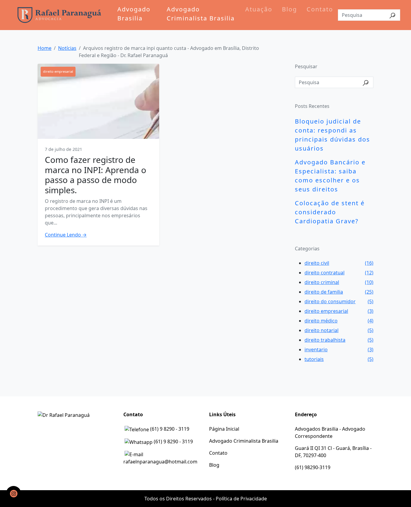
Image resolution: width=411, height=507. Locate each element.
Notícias (67, 48)
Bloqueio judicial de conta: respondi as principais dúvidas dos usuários (332, 134)
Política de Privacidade (241, 498)
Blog (289, 9)
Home (44, 48)
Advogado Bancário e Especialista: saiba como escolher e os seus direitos (330, 175)
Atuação (258, 9)
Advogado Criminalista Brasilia (201, 13)
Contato (320, 9)
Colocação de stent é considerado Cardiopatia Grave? (330, 212)
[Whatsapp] (13, 493)
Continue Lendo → (66, 234)
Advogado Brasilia (133, 13)
